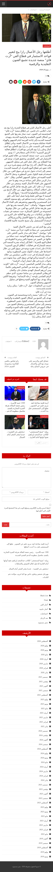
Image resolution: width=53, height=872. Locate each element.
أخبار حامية (43, 609)
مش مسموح (43, 623)
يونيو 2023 (44, 812)
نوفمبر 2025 (43, 682)
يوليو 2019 (44, 852)
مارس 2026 (43, 664)
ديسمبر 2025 (43, 677)
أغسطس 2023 (42, 803)
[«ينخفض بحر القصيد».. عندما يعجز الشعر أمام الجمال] (15, 422)
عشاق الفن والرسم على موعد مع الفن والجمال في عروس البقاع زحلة (38, 363)
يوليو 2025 (44, 699)
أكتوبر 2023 (43, 794)
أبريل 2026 (44, 659)
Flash (46, 600)
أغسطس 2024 (42, 749)
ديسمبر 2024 (43, 731)
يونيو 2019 (44, 857)
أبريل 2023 (44, 821)
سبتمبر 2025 (43, 690)
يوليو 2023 (44, 807)
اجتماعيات (47, 46)
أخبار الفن (44, 605)
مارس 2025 (43, 717)
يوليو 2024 (44, 753)
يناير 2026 (44, 673)
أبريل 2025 (44, 713)
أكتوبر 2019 (43, 839)
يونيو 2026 (44, 650)
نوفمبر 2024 (43, 735)
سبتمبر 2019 (43, 843)
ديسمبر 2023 (43, 785)
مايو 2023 (44, 816)
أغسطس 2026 (42, 641)
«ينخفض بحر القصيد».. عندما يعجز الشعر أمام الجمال (28, 569)
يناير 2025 (44, 726)
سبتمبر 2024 (43, 744)
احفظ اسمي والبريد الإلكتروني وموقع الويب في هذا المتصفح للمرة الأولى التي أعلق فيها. (27, 509)
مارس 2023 (43, 825)
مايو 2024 (44, 762)
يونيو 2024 (44, 758)
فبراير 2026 (43, 668)
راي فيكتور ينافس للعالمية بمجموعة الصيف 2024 (12, 363)
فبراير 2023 (43, 830)
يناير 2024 (44, 780)
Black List (44, 596)
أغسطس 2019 (42, 848)
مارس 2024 (43, 771)
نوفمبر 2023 (43, 789)
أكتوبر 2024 (43, 740)
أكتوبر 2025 (43, 686)
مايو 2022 (44, 834)
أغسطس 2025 (42, 695)
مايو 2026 (44, 655)
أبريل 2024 (44, 767)
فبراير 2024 (43, 776)
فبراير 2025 (43, 722)
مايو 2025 (44, 708)
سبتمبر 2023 (43, 798)
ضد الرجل (44, 618)
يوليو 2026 (44, 646)
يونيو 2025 (44, 704)
